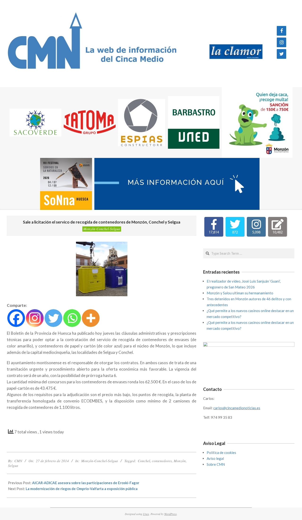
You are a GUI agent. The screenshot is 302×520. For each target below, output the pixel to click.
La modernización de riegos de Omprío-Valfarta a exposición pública (82, 488)
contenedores (162, 460)
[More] (91, 318)
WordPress (170, 514)
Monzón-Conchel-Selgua (101, 228)
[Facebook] (281, 31)
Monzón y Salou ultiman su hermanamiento (240, 293)
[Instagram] (281, 42)
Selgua (13, 465)
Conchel (144, 460)
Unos (146, 514)
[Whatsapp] (72, 318)
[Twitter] (281, 54)
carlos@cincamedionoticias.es (236, 408)
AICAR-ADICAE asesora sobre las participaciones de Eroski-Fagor (85, 483)
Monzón (180, 460)
